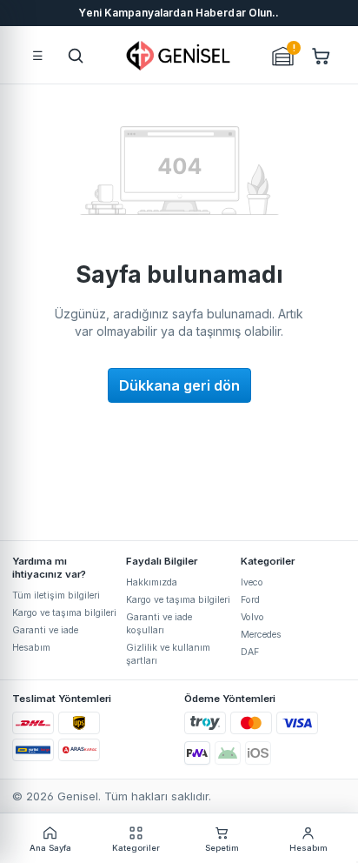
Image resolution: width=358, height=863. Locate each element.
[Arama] (75, 55)
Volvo (252, 617)
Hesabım (31, 647)
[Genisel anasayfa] (179, 55)
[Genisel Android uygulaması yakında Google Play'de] (228, 753)
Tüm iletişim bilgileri (56, 595)
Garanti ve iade (45, 630)
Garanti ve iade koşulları (159, 624)
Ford (250, 599)
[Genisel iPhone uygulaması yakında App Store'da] (258, 753)
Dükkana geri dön (179, 385)
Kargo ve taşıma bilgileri (64, 613)
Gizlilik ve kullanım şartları (168, 654)
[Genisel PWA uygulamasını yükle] (197, 753)
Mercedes (261, 634)
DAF (250, 652)
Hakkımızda (151, 582)
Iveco (252, 582)
